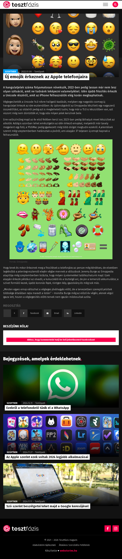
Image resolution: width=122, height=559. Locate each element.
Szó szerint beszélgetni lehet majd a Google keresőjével (47, 506)
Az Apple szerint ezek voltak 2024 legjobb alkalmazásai (47, 457)
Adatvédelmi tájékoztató (44, 545)
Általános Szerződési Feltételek (74, 545)
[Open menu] (105, 5)
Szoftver (10, 71)
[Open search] (115, 4)
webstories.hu (68, 550)
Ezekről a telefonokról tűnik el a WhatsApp (37, 408)
